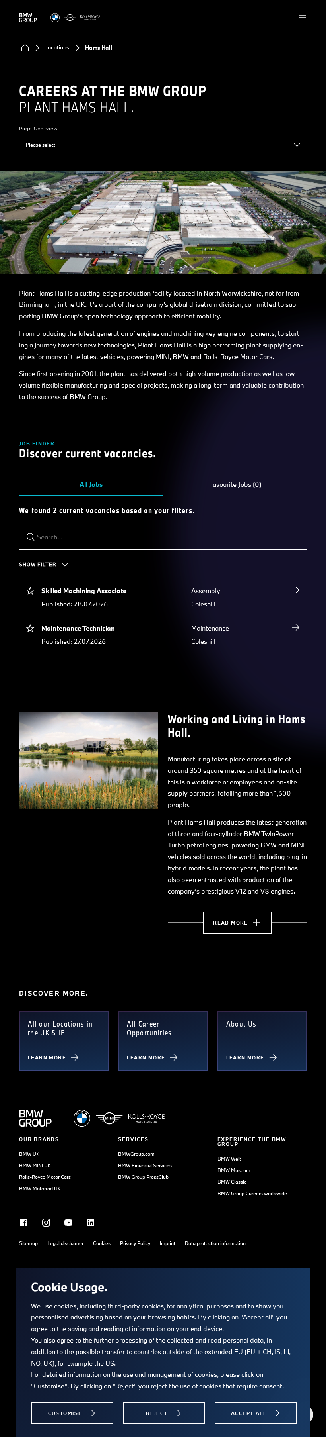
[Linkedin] (90, 1222)
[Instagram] (46, 1222)
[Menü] (302, 17)
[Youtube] (68, 1222)
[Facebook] (24, 1222)
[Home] (25, 48)
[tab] (91, 484)
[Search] (30, 537)
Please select (40, 144)
